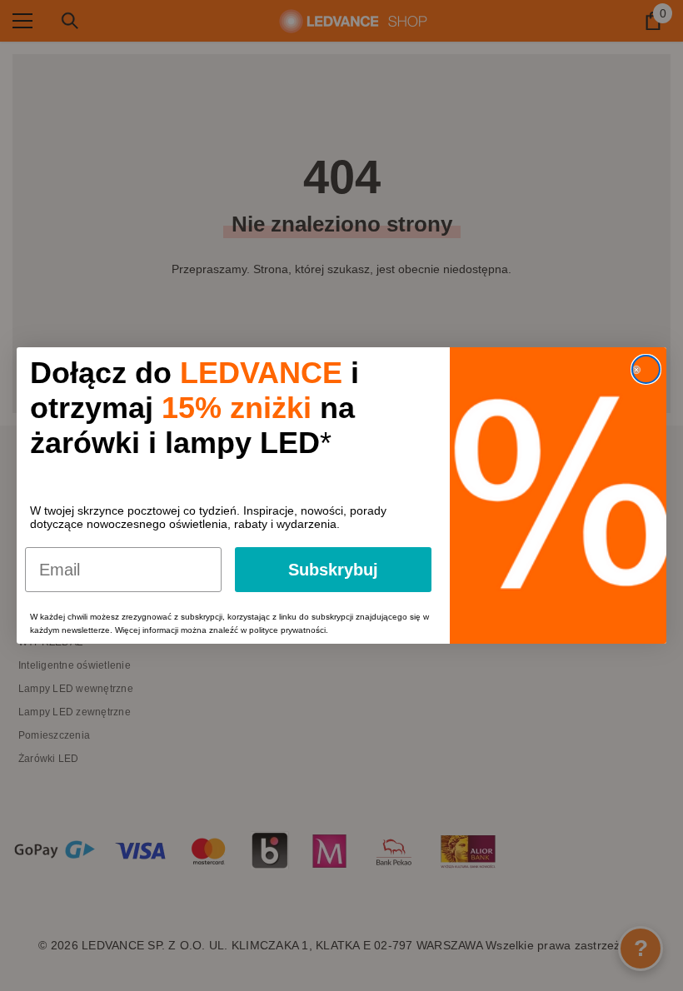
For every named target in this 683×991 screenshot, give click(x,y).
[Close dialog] (646, 369)
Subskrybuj (333, 569)
